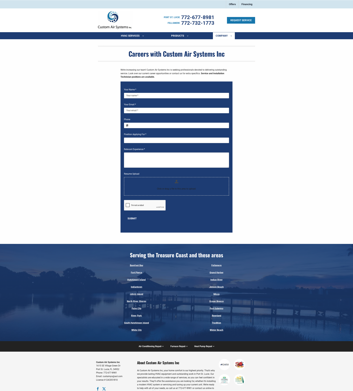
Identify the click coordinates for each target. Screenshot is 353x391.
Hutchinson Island (136, 279)
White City (136, 330)
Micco (216, 294)
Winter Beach (216, 330)
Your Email (130, 104)
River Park (136, 315)
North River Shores (136, 301)
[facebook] (98, 389)
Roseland (216, 315)
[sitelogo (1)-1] (115, 12)
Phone (127, 119)
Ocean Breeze (216, 301)
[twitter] (104, 389)
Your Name (130, 89)
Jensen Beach (216, 287)
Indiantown (136, 287)
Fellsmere (216, 265)
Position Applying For (135, 134)
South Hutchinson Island (136, 323)
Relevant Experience (134, 149)
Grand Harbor (217, 272)
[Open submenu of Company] (232, 35)
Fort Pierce (136, 272)
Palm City (136, 308)
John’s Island (136, 294)
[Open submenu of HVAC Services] (144, 35)
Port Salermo (216, 308)
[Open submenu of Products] (189, 35)
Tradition (216, 323)
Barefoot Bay (136, 265)
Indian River (216, 279)
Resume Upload (131, 174)
